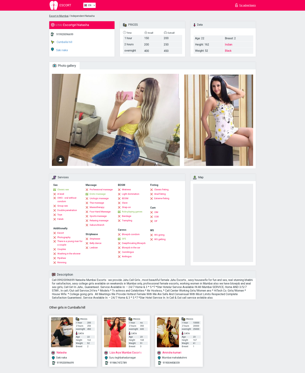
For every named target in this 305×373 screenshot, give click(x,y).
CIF (155, 221)
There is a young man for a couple (69, 243)
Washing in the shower (68, 253)
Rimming (61, 262)
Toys (59, 214)
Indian (228, 44)
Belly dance (95, 243)
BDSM (125, 198)
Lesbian (94, 247)
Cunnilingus (128, 252)
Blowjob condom (131, 234)
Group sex (62, 205)
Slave (124, 202)
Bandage (126, 216)
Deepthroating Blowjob (134, 243)
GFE (124, 238)
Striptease (95, 238)
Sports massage (98, 216)
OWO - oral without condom (66, 200)
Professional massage (101, 189)
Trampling (127, 220)
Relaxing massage (99, 220)
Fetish (60, 219)
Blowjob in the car (131, 247)
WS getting (160, 239)
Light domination (130, 194)
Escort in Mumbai (58, 16)
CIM (156, 212)
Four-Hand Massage (100, 211)
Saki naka (61, 50)
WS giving (159, 235)
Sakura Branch (97, 225)
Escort (60, 233)
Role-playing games (132, 211)
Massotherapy (97, 207)
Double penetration (67, 210)
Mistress (126, 189)
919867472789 (118, 362)
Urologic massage (99, 198)
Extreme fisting (161, 198)
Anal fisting (160, 194)
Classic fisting (161, 189)
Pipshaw (61, 258)
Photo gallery (66, 65)
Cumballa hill (64, 42)
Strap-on (126, 207)
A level (60, 194)
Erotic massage (98, 194)
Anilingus (126, 256)
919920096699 (64, 34)
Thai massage (97, 202)
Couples (61, 249)
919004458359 (171, 362)
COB (156, 216)
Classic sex (63, 189)
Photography (63, 237)
